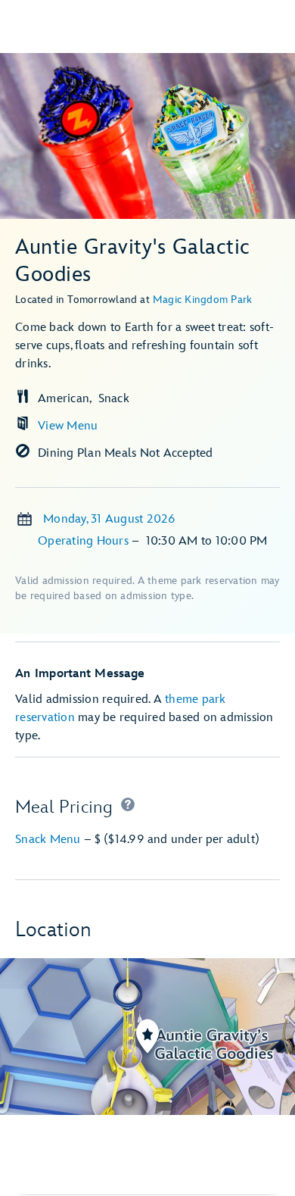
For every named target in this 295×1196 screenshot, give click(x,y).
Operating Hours (85, 541)
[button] (127, 807)
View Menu (68, 426)
